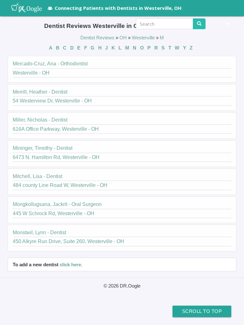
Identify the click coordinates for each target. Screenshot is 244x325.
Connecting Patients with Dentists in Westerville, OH (118, 8)
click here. (71, 264)
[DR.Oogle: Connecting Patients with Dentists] (23, 8)
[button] (225, 24)
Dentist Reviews (98, 37)
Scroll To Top (202, 311)
